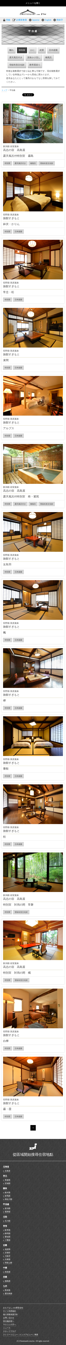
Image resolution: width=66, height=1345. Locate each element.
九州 (5, 1286)
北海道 (6, 1167)
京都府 (7, 1253)
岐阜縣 (7, 1230)
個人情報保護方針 (10, 1314)
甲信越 (6, 1204)
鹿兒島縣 (8, 1293)
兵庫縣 (7, 1259)
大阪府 (7, 1256)
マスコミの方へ (9, 1324)
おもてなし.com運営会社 (13, 1308)
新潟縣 (7, 1208)
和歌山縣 (8, 1263)
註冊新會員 (21, 20)
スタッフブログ (9, 1331)
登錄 (8, 20)
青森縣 (7, 1180)
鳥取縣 (7, 1272)
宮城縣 (7, 1183)
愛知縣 (7, 1237)
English (48, 20)
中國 (5, 1268)
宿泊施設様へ (8, 1321)
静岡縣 (7, 1233)
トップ (4, 90)
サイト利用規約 (9, 1311)
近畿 (5, 1245)
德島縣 (7, 1281)
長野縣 (7, 1212)
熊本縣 (7, 1290)
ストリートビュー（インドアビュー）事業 (20, 1335)
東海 (5, 1226)
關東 (5, 1188)
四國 (5, 1277)
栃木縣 (7, 1192)
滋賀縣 (7, 1249)
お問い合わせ (8, 1318)
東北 (5, 1176)
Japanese (35, 20)
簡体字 (59, 20)
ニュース (6, 1328)
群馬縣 (7, 1196)
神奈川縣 (8, 1199)
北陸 (5, 1217)
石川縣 (7, 1221)
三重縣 (7, 1240)
